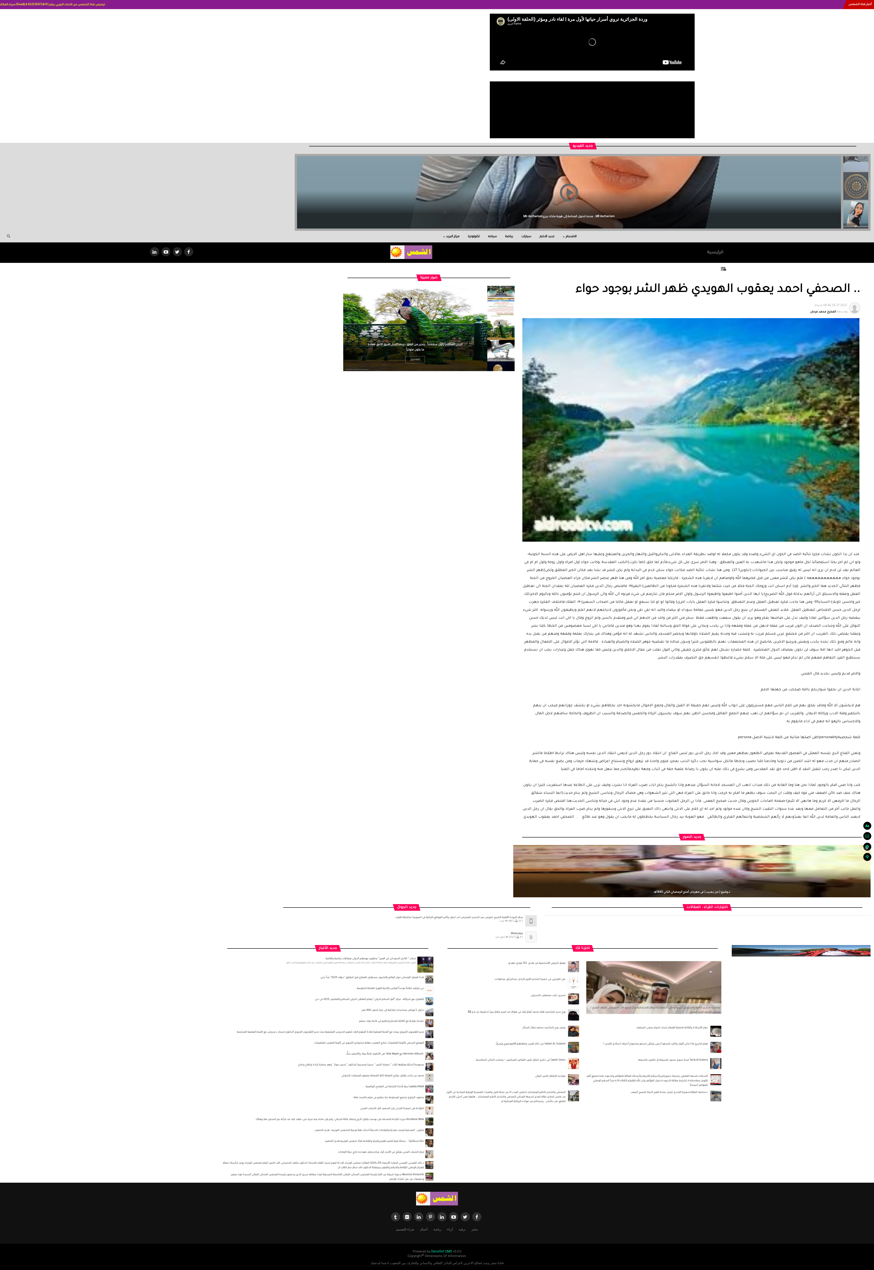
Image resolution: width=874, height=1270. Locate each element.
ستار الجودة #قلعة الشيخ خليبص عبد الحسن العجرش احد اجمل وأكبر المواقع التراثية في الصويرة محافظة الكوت (459, 917)
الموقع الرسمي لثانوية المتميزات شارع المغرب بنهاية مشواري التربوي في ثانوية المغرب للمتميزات (369, 1043)
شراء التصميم (405, 1229)
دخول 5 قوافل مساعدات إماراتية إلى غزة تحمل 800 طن (392, 1010)
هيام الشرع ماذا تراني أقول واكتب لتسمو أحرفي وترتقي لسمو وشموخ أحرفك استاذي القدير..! (655, 1044)
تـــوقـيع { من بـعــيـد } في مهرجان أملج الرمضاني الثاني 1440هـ (692, 892)
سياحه (492, 236)
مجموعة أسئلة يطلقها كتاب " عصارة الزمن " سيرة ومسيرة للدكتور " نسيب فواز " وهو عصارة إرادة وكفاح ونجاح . (360, 1065)
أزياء (450, 1229)
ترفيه (462, 1229)
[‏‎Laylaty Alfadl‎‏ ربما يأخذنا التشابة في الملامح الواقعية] (429, 1088)
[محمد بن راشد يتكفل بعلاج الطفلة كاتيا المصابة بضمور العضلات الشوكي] (429, 1077)
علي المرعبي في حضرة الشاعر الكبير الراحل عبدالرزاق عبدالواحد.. (529, 979)
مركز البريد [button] (453, 236)
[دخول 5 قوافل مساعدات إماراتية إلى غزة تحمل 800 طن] (429, 1012)
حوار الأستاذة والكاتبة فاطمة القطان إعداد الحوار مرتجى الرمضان (672, 1027)
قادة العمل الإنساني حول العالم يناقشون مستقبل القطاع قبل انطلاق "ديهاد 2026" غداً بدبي (372, 977)
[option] (855, 183)
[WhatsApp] (531, 937)
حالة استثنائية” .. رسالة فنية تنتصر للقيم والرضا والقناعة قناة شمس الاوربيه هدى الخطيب (374, 1141)
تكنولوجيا (474, 236)
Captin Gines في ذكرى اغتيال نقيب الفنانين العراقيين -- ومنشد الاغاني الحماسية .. (520, 1060)
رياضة (509, 236)
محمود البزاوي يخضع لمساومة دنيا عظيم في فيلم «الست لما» (388, 1097)
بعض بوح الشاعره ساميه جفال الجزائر (544, 1027)
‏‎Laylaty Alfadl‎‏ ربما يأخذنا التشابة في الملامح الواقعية (395, 1086)
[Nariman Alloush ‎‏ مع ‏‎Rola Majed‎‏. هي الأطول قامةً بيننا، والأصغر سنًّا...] (429, 1056)
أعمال (424, 1229)
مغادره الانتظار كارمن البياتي (550, 1076)
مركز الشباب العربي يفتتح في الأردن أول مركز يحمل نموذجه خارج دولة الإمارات (381, 1152)
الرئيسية (715, 252)
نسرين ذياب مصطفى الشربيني (548, 995)
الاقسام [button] (571, 236)
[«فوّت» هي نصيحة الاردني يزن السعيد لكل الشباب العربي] (429, 1110)
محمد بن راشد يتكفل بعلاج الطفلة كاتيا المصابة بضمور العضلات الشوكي (382, 1075)
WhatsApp (517, 933)
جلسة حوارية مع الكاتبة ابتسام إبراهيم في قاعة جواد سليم (391, 1021)
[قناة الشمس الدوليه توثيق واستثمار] (437, 1198)
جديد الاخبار (547, 236)
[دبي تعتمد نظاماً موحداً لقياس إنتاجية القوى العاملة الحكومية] (429, 990)
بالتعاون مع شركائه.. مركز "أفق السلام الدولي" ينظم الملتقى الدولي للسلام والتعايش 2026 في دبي (369, 999)
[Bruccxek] (801, 951)
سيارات (526, 236)
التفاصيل (415, 359)
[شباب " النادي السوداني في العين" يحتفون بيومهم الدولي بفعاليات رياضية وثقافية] (425, 964)
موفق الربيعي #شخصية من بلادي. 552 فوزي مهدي (537, 963)
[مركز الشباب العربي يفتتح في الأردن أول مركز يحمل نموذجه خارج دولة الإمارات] (429, 1154)
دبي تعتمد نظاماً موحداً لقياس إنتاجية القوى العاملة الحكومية (390, 988)
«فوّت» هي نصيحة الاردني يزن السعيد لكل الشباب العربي (392, 1108)
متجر (474, 1229)
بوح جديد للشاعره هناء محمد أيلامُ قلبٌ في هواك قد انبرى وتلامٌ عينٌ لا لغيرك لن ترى (518, 1012)
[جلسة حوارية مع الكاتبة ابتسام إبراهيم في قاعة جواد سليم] (429, 1023)
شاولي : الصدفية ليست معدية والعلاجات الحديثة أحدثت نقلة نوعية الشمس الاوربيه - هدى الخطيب (369, 1130)
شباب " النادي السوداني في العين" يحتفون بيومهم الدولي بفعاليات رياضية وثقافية (371, 958)
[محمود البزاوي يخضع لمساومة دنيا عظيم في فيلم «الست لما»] (429, 1099)
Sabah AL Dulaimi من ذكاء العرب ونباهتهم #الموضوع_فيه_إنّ (531, 1044)
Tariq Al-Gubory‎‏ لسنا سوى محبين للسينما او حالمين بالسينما (673, 1060)
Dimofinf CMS (441, 1251)
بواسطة (829, 309)
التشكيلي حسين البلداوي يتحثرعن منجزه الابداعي (569, 216)
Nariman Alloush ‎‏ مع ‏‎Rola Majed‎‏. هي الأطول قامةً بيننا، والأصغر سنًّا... (384, 1054)
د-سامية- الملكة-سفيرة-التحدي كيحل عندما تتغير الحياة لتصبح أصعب (669, 1092)
